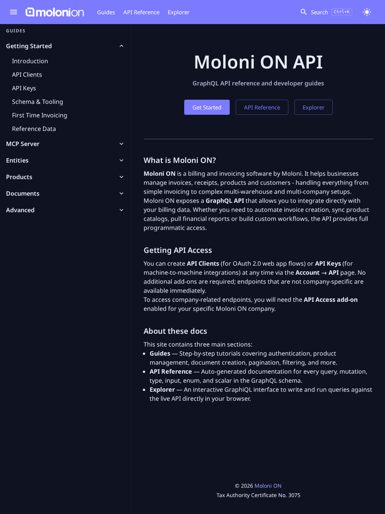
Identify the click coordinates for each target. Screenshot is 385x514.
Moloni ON (268, 485)
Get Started (206, 107)
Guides (106, 12)
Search (330, 12)
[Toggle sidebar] (14, 12)
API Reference (141, 12)
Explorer (178, 12)
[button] (65, 46)
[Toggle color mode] (367, 12)
